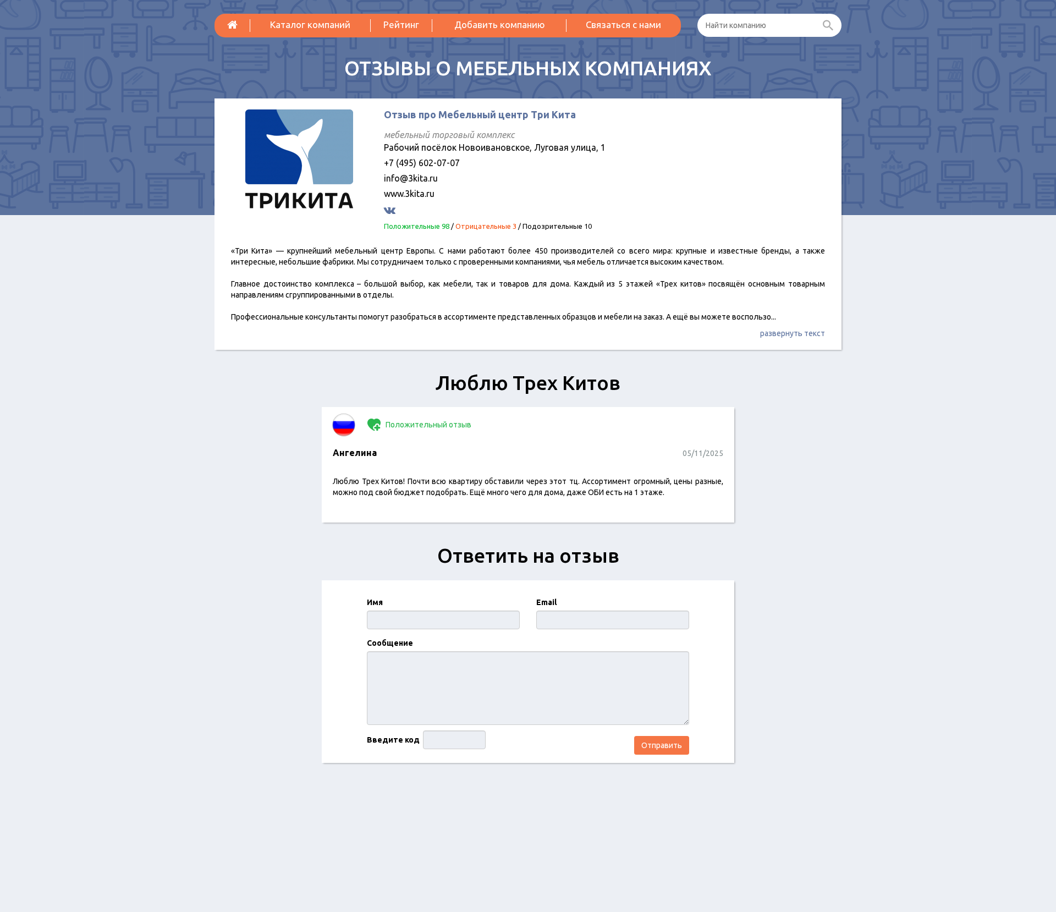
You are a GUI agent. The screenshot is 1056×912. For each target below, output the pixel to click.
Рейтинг (401, 24)
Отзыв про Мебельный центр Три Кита (480, 114)
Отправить (661, 745)
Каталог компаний (310, 24)
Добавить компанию (499, 24)
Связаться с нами (623, 24)
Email (546, 602)
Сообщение (390, 643)
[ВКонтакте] (391, 210)
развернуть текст (792, 333)
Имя (375, 602)
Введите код (393, 739)
